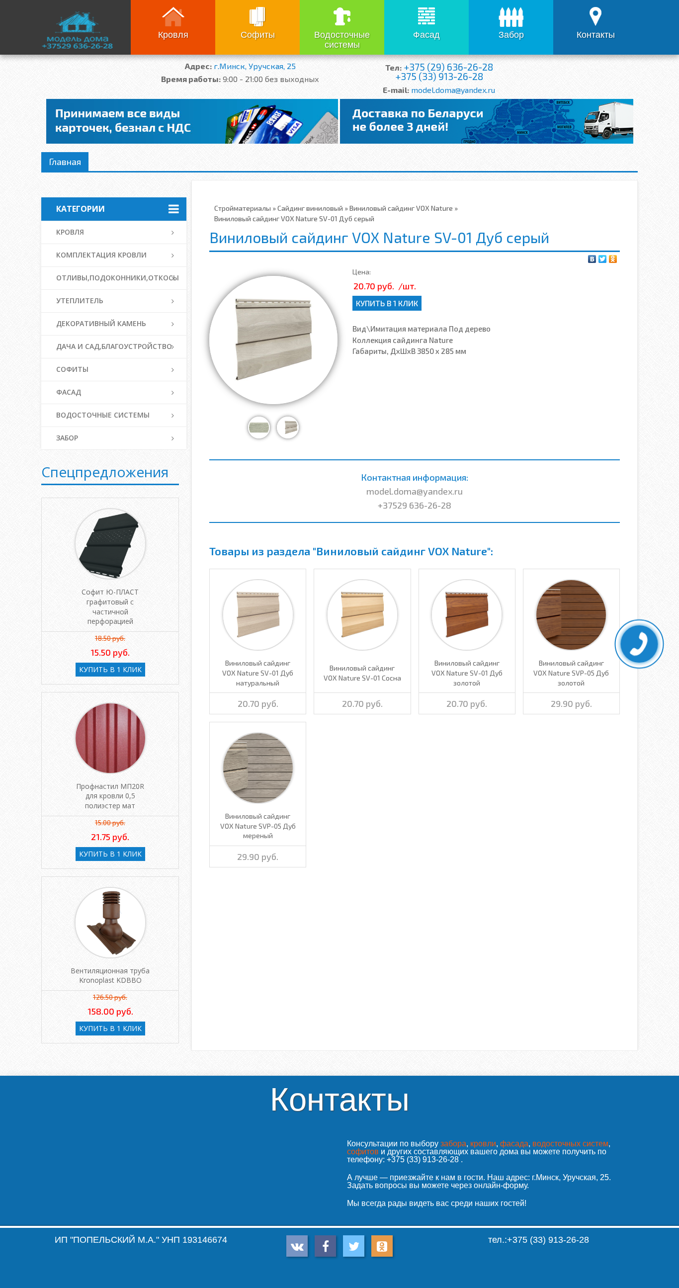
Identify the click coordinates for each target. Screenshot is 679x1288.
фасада (514, 1143)
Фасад (426, 35)
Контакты (596, 35)
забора (453, 1143)
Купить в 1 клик (387, 303)
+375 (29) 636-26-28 (448, 67)
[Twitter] (602, 259)
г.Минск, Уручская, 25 (255, 66)
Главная (65, 161)
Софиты (258, 35)
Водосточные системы (342, 40)
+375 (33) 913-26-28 (439, 76)
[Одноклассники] (613, 259)
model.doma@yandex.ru (453, 89)
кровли (483, 1143)
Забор (511, 35)
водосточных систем (570, 1143)
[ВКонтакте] (592, 259)
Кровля (173, 35)
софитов (363, 1151)
